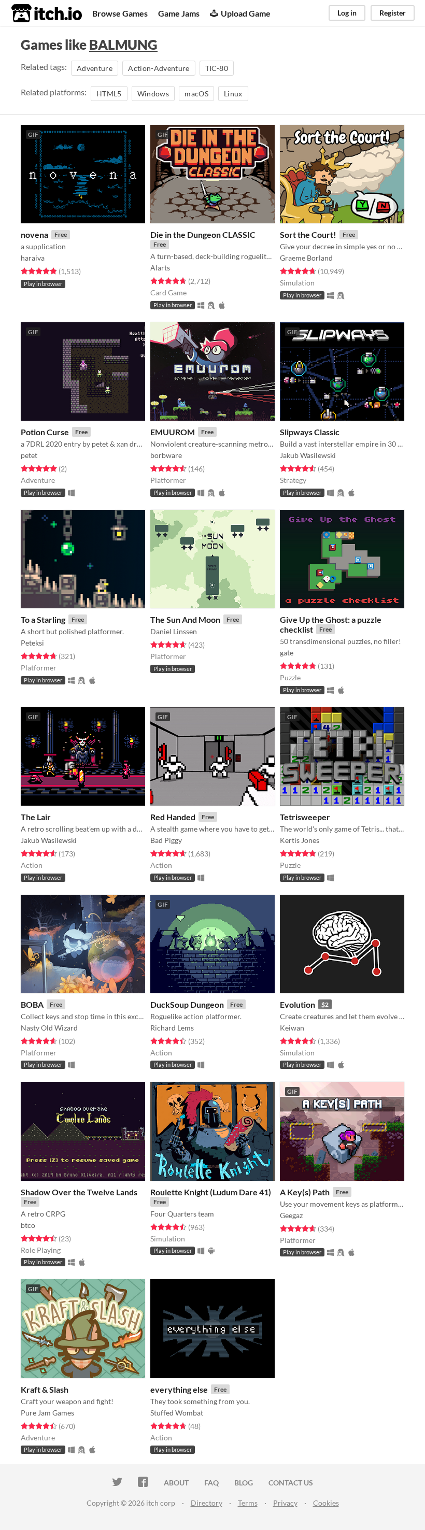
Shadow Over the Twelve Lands (79, 1192)
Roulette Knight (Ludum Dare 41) (210, 1192)
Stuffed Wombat (176, 1412)
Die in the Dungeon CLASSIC (203, 234)
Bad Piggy (166, 840)
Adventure (94, 68)
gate (286, 652)
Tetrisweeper (305, 817)
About (176, 1482)
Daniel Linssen (173, 631)
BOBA (32, 1004)
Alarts (160, 267)
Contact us (290, 1482)
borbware (166, 455)
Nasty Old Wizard (49, 1027)
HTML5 (109, 93)
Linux (233, 93)
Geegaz (291, 1215)
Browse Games (120, 13)
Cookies (326, 1502)
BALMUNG (123, 44)
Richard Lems (172, 1027)
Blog (243, 1482)
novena (34, 234)
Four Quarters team (182, 1213)
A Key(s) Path (305, 1192)
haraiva (33, 257)
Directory (206, 1502)
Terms (248, 1502)
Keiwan (292, 1027)
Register (392, 12)
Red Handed (172, 817)
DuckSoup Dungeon (187, 1004)
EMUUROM (172, 432)
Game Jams (179, 13)
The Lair (36, 817)
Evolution (297, 1004)
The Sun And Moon (185, 619)
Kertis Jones (299, 840)
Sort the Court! (308, 234)
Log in (347, 12)
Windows (153, 93)
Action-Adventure (159, 68)
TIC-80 (216, 68)
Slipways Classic (309, 432)
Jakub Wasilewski (308, 455)
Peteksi (32, 642)
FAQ (211, 1482)
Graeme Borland (306, 257)
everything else (179, 1389)
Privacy (285, 1502)
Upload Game (246, 13)
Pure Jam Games (47, 1412)
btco (28, 1225)
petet (29, 455)
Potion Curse (45, 432)
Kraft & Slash (44, 1389)
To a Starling (43, 619)
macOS (196, 93)
